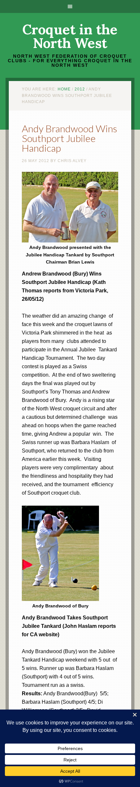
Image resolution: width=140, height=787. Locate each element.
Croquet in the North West (70, 36)
